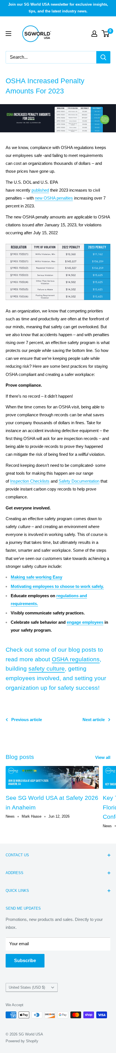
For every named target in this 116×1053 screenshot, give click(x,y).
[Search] (103, 57)
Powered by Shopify (22, 1041)
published (40, 190)
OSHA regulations (76, 659)
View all (102, 757)
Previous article (26, 719)
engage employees (85, 622)
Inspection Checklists (30, 481)
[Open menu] (8, 33)
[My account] (94, 33)
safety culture (46, 668)
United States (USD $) (27, 987)
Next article (93, 719)
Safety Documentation (79, 481)
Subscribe (25, 960)
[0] (105, 33)
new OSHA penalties (54, 198)
